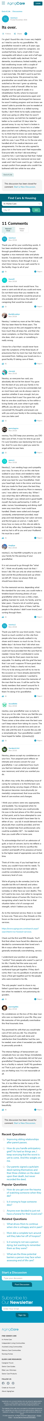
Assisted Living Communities (12, 1347)
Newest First (8, 229)
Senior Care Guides (8, 1366)
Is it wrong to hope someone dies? (22, 1203)
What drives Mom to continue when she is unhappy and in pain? (24, 1225)
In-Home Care (7, 1339)
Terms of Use (31, 1416)
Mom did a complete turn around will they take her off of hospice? (24, 1234)
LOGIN (38, 3)
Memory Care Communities (11, 1350)
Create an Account (8, 1388)
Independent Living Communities (13, 1343)
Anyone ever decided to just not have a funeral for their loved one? (24, 1212)
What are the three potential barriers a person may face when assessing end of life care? (24, 1257)
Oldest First (21, 229)
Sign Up (22, 1315)
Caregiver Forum (7, 1363)
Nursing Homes (7, 1354)
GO (36, 210)
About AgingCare (8, 1391)
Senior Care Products (9, 1374)
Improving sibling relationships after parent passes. (23, 1141)
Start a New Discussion (24, 187)
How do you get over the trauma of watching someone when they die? (24, 1192)
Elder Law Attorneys (9, 1370)
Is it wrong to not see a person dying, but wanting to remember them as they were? (24, 1245)
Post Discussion (22, 1284)
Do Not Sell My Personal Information (25, 1417)
